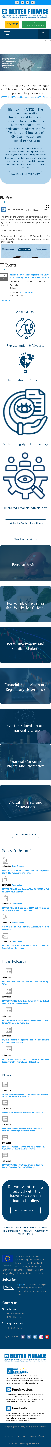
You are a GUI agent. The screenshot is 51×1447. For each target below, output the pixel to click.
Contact (9, 1436)
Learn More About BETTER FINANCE (25, 174)
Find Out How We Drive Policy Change (25, 523)
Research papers (18, 866)
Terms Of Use (37, 1436)
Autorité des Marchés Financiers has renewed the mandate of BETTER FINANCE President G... (25, 1095)
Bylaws (21, 1436)
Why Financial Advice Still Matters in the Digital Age (22, 1112)
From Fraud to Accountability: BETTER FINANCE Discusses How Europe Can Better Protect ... (22, 1129)
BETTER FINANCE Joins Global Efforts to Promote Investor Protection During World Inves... (22, 1166)
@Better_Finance (33, 210)
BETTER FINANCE (16, 209)
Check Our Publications (25, 834)
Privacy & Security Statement (24, 1443)
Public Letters (17, 885)
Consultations (17, 904)
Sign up (20, 1284)
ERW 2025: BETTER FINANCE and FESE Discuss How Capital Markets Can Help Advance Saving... (23, 1148)
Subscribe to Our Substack (25, 1210)
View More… (5, 300)
